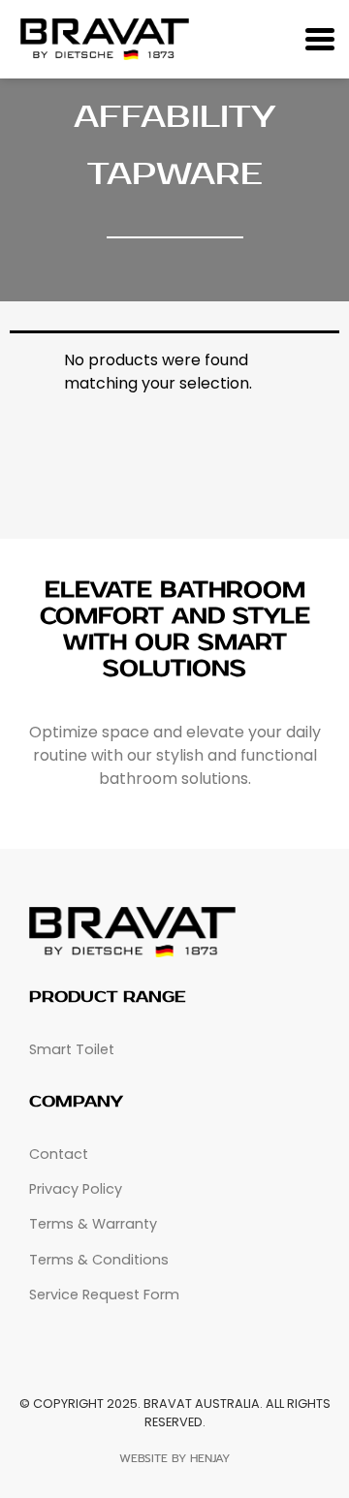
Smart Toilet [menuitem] (71, 1049)
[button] (319, 39)
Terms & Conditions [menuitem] (99, 1259)
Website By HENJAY (174, 1458)
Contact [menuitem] (58, 1154)
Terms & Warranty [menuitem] (93, 1223)
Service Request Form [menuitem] (104, 1294)
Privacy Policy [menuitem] (75, 1189)
